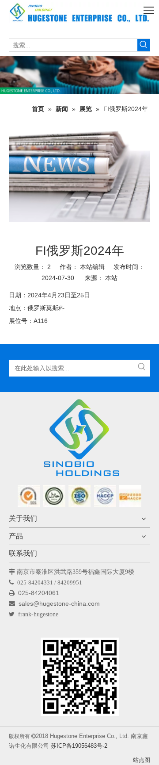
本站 (111, 277)
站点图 (141, 760)
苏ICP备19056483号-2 (79, 745)
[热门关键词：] (143, 45)
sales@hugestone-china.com (60, 603)
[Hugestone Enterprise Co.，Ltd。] (79, 440)
